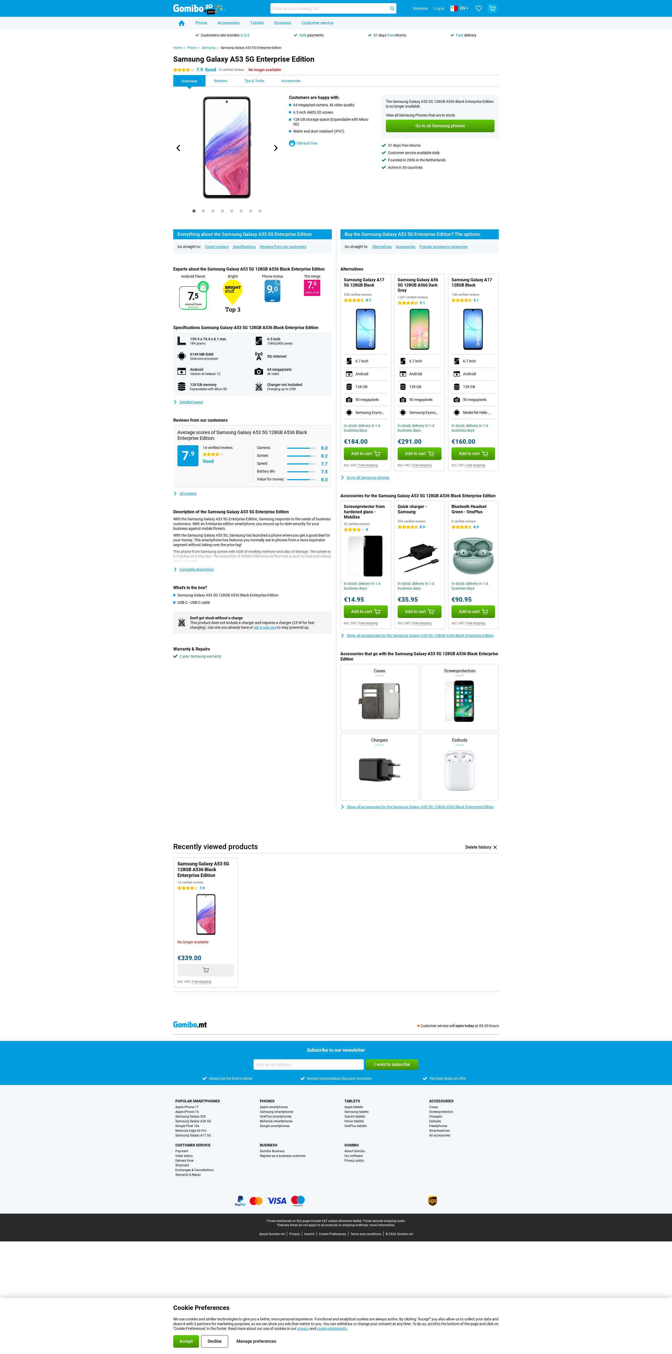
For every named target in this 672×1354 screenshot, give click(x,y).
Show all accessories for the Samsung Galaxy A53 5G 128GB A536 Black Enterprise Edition (420, 635)
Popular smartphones (197, 1101)
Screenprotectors (441, 1112)
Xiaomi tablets (354, 1116)
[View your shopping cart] (492, 8)
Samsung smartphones (276, 1112)
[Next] (275, 148)
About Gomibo (354, 1151)
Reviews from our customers (283, 247)
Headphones (438, 1126)
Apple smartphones (274, 1107)
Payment (181, 1151)
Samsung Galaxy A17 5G (193, 1135)
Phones (267, 1101)
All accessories (439, 1135)
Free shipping (368, 465)
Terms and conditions (365, 1234)
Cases (433, 1107)
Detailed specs (191, 402)
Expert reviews (217, 247)
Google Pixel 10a (187, 1126)
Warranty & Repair (188, 1175)
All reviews (188, 493)
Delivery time (184, 1160)
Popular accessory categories (443, 247)
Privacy (294, 1234)
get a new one (265, 627)
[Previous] (178, 148)
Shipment (182, 1165)
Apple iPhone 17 (187, 1107)
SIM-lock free (306, 143)
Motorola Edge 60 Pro (190, 1131)
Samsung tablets (356, 1112)
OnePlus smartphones (275, 1116)
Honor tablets (354, 1121)
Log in (439, 8)
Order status (184, 1156)
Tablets (257, 22)
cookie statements (332, 1328)
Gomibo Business (272, 1151)
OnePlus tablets (355, 1126)
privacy (303, 1328)
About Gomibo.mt (272, 1234)
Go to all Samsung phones (368, 477)
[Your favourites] (478, 8)
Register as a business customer (283, 1156)
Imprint (309, 1234)
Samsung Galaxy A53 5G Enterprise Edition (251, 48)
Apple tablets (353, 1107)
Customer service (317, 22)
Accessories (229, 22)
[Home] (181, 23)
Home (177, 48)
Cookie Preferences (332, 1234)
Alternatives (382, 247)
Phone (201, 22)
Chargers (435, 1116)
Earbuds (435, 1121)
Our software (353, 1156)
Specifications (244, 247)
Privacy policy (354, 1160)
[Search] (392, 8)
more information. (382, 1225)
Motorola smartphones (276, 1121)
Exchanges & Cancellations (194, 1170)
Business (282, 22)
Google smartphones (275, 1126)
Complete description (197, 569)
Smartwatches (439, 1131)
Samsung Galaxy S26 (190, 1116)
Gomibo (351, 1145)
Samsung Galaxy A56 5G (193, 1121)
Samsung (208, 48)
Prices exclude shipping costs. (384, 1221)
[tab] (194, 211)
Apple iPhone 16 (187, 1112)
